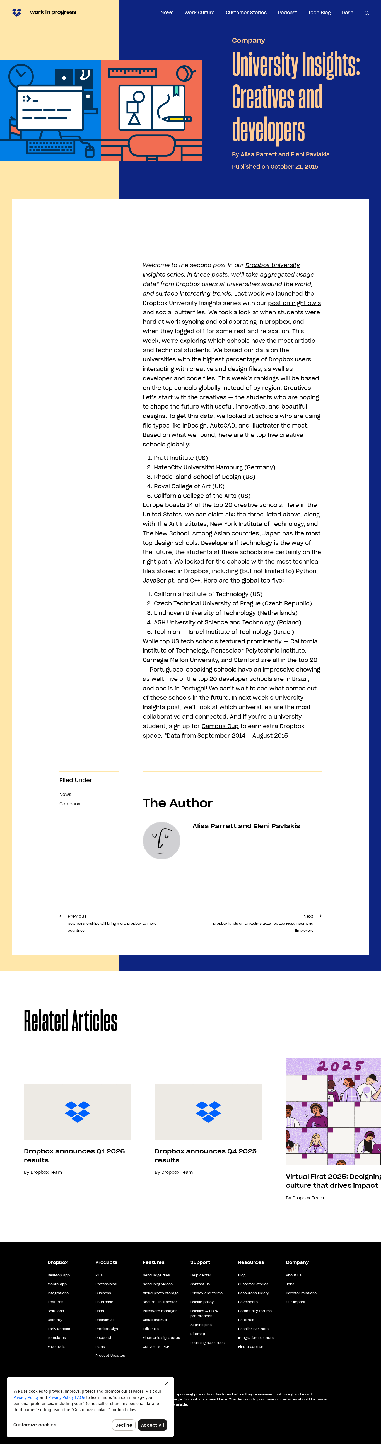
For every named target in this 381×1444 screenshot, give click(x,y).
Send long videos (158, 1284)
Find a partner (250, 1346)
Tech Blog (319, 12)
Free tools (56, 1346)
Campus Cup (220, 726)
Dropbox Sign (106, 1329)
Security (55, 1320)
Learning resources (208, 1343)
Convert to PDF (156, 1346)
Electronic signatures (161, 1338)
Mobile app (57, 1284)
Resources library (253, 1293)
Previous (112, 923)
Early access (59, 1329)
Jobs (290, 1284)
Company (248, 40)
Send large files (156, 1275)
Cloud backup (155, 1320)
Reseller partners (253, 1329)
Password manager (160, 1311)
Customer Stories (246, 12)
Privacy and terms (207, 1293)
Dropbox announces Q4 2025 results (206, 1155)
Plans (100, 1346)
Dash (347, 12)
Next (263, 923)
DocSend (103, 1338)
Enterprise (104, 1302)
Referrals (246, 1320)
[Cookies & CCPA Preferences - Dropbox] (90, 1407)
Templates (57, 1338)
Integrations (58, 1293)
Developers (248, 1302)
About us (294, 1275)
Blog (241, 1275)
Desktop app (59, 1275)
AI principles (201, 1325)
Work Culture (200, 12)
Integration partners (256, 1338)
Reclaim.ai (104, 1320)
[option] (65, 1130)
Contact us (200, 1284)
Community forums (255, 1311)
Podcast (287, 12)
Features (55, 1302)
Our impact (295, 1302)
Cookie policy (202, 1302)
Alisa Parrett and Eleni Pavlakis (285, 154)
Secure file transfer (160, 1302)
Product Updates (110, 1355)
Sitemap (198, 1334)
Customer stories (253, 1284)
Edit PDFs (151, 1329)
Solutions (56, 1311)
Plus (99, 1275)
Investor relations (301, 1293)
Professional (106, 1284)
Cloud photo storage (161, 1293)
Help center (201, 1275)
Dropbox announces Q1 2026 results (74, 1155)
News (167, 12)
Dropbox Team (177, 1172)
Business (103, 1293)
